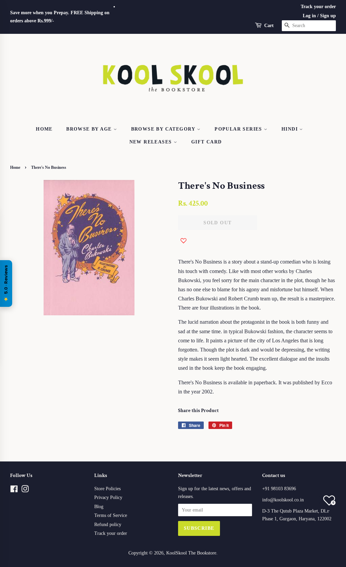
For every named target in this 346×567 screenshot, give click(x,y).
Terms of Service (110, 515)
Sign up (328, 15)
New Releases (151, 141)
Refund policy (107, 524)
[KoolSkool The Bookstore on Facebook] (14, 490)
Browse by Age (90, 129)
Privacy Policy (108, 497)
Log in (309, 15)
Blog (98, 506)
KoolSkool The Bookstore (191, 552)
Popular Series (239, 129)
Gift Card (206, 141)
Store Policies (107, 488)
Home (44, 129)
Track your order (318, 6)
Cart (269, 25)
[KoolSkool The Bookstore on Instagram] (25, 490)
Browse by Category (164, 129)
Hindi (290, 129)
